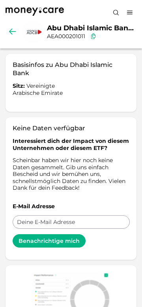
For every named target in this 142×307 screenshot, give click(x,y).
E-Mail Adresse (34, 206)
